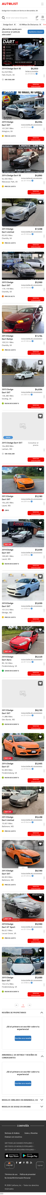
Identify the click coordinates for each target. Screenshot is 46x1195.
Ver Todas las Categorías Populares (20, 1149)
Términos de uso (11, 1174)
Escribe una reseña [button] (23, 1038)
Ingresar (40, 1165)
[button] (37, 18)
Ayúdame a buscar (36, 32)
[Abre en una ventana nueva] (12, 1155)
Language (9, 1165)
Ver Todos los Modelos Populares (19, 1146)
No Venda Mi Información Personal (17, 1178)
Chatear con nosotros (13, 1136)
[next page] (29, 1005)
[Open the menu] (42, 4)
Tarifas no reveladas (31, 71)
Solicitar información (35, 85)
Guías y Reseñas (31, 1133)
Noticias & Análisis (12, 1133)
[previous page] (17, 1005)
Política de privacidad (27, 1174)
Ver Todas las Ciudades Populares (19, 1143)
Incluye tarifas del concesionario (31, 125)
